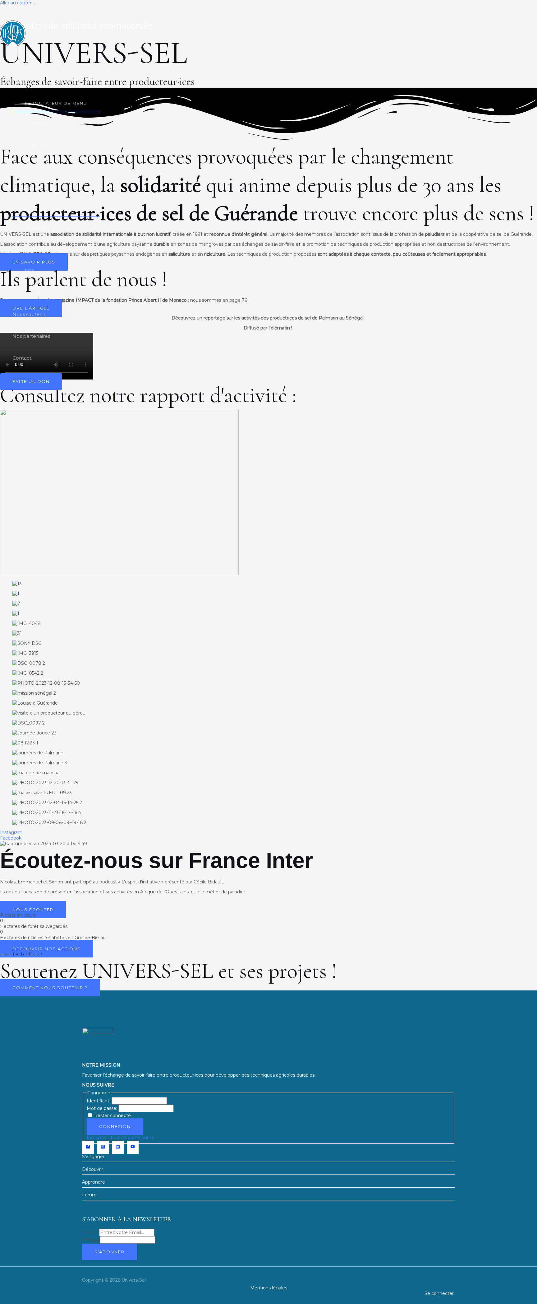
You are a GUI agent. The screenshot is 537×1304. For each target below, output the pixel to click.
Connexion (115, 1126)
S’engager (94, 1156)
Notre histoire (41, 145)
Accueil (21, 62)
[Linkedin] (118, 1147)
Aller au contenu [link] (17, 3)
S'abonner (109, 1251)
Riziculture (37, 249)
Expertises (37, 293)
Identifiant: (99, 1101)
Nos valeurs (38, 167)
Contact (21, 358)
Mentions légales (268, 1288)
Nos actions (26, 188)
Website (91, 1240)
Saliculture (37, 227)
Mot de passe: (102, 1108)
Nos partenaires (31, 336)
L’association (39, 123)
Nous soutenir (28, 314)
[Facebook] (88, 1147)
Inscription (98, 1137)
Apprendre (93, 1182)
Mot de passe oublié (132, 1137)
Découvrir (92, 1169)
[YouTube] (133, 1147)
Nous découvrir (30, 84)
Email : (90, 1232)
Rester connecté (112, 1115)
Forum (89, 1195)
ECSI (30, 271)
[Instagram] (103, 1147)
